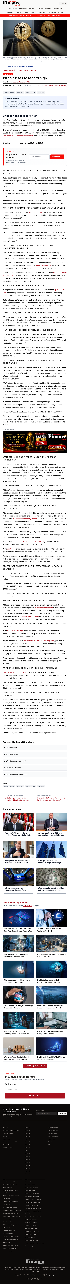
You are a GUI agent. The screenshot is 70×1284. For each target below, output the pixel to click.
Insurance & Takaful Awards (11, 1236)
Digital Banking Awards (9, 1248)
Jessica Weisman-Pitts (21, 82)
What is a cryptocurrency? (16, 761)
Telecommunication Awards (33, 1199)
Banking (48, 8)
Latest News (6, 1139)
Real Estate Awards (30, 1190)
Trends (60, 12)
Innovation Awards (8, 1233)
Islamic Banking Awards (32, 1187)
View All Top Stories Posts (35, 1066)
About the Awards (53, 1127)
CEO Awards (6, 1198)
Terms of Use (7, 1145)
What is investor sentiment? (17, 774)
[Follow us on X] (42, 1279)
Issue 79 (27, 1145)
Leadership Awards (30, 1185)
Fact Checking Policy (31, 1234)
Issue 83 (27, 1133)
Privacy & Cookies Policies (10, 1142)
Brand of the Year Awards (10, 1185)
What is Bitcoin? (12, 748)
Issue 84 (27, 1130)
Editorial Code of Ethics (31, 1228)
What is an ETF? (12, 754)
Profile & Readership (8, 1133)
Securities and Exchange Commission (18, 136)
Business (32, 8)
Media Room (51, 1142)
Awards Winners (52, 1133)
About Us (5, 1127)
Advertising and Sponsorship (11, 1130)
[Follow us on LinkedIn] (38, 1279)
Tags (53, 1275)
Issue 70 (27, 1171)
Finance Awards (7, 1251)
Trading (18, 12)
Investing (10, 12)
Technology (57, 8)
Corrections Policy (30, 1225)
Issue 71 (27, 1168)
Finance (40, 8)
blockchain (20, 92)
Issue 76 (27, 1153)
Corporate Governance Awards (12, 1210)
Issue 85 (27, 1127)
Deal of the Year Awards (10, 1207)
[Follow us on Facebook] (35, 1279)
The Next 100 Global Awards (33, 1208)
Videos (26, 12)
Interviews (23, 8)
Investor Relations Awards (32, 1182)
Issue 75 (27, 1156)
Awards (33, 12)
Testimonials (51, 1139)
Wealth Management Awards (33, 1211)
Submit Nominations (53, 1136)
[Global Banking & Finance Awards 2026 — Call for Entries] (35, 442)
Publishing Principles (31, 1219)
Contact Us (6, 1136)
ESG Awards (6, 1227)
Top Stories (12, 8)
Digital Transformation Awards (11, 1216)
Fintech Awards (7, 1219)
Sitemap (47, 1275)
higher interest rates (30, 616)
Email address (40, 1110)
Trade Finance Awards (31, 1205)
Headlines (52, 12)
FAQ (49, 1145)
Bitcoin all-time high (15, 631)
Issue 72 (27, 1165)
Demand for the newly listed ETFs (27, 519)
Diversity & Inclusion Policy (32, 1231)
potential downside (43, 265)
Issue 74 (27, 1159)
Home (5, 70)
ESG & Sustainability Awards (11, 1225)
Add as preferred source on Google (54, 85)
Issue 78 (27, 1147)
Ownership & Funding (31, 1222)
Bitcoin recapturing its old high (16, 672)
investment (41, 92)
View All (27, 1174)
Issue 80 (27, 1142)
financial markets (30, 92)
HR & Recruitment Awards (32, 1202)
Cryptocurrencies (9, 92)
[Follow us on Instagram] (32, 1279)
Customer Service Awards (10, 1201)
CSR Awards (6, 1204)
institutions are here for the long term (39, 641)
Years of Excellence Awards (33, 1217)
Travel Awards (29, 1214)
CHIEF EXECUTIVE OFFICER (32, 542)
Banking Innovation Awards (10, 1245)
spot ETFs (11, 549)
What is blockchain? (13, 768)
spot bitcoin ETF (35, 212)
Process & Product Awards (32, 1196)
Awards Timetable (53, 1130)
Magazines (42, 12)
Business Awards (7, 1187)
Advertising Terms (8, 1147)
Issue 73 (27, 1162)
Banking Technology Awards (11, 1195)
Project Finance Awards (32, 1193)
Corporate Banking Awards (10, 1213)
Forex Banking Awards (9, 1230)
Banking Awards (7, 1242)
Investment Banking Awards (10, 1239)
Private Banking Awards (32, 1240)
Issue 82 (27, 1136)
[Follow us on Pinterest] (28, 1279)
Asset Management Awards (10, 1182)
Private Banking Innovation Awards (35, 1243)
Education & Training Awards (11, 1222)
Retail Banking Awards (31, 1246)
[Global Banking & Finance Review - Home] (18, 3)
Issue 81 (27, 1139)
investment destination (44, 608)
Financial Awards (30, 1237)
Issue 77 (27, 1150)
